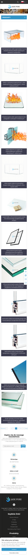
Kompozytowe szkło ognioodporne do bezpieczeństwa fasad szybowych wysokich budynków (14, 50)
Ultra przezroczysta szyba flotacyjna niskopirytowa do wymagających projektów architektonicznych (14, 285)
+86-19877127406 (14, 462)
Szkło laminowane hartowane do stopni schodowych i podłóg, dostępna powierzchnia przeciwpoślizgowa (14, 386)
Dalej (26, 428)
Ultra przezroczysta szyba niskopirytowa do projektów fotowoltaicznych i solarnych (14, 252)
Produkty (17, 12)
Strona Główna (9, 12)
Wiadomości (14, 526)
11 (23, 428)
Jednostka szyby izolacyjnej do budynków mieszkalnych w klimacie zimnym (14, 353)
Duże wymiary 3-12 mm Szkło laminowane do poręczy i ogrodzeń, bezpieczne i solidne (14, 420)
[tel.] (26, 272)
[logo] (14, 6)
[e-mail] (26, 279)
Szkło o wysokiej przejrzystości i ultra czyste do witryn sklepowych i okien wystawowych (14, 84)
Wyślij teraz (23, 446)
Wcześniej (3, 428)
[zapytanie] (26, 283)
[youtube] (14, 505)
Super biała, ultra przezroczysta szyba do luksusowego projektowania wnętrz (14, 218)
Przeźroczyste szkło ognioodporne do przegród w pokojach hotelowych (14, 117)
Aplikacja (14, 524)
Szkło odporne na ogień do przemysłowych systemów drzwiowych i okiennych (14, 151)
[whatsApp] (26, 275)
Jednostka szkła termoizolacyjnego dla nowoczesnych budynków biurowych (14, 319)
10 (20, 428)
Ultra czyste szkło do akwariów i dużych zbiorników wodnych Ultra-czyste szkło (14, 185)
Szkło (23, 12)
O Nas (14, 519)
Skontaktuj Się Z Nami (14, 529)
